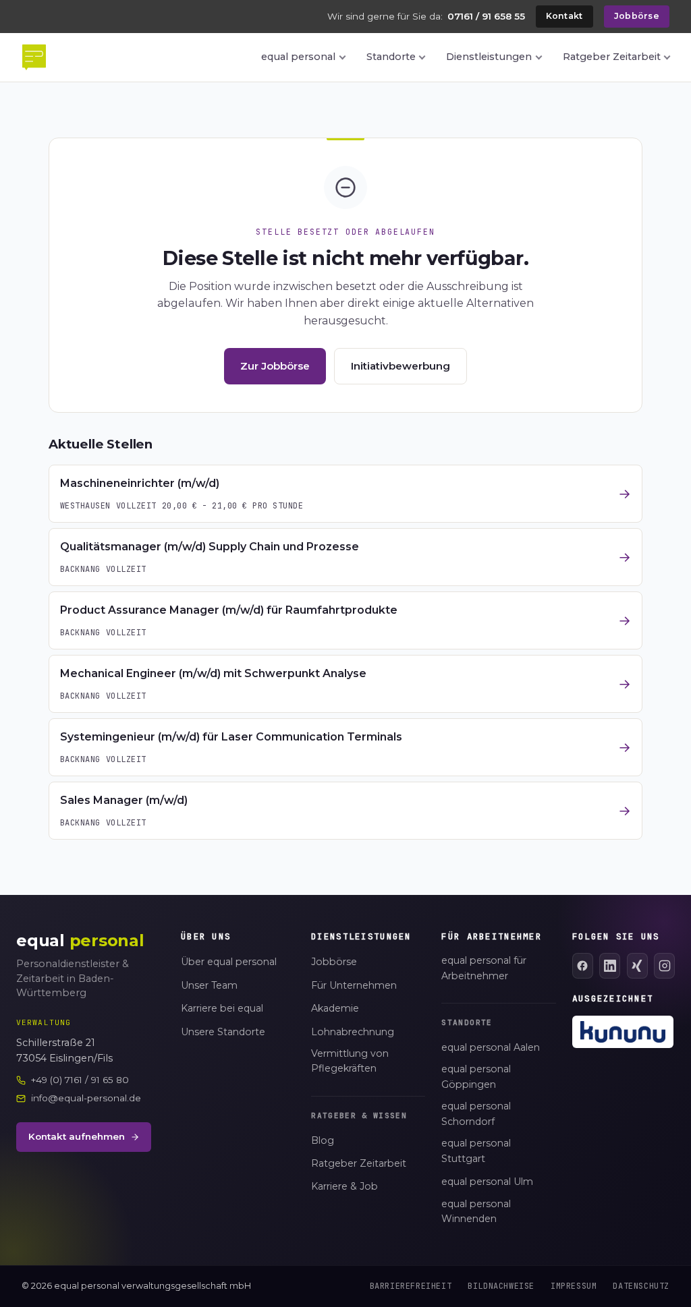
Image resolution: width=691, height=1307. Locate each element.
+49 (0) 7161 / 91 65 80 (80, 1079)
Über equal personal (229, 962)
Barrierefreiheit (411, 1286)
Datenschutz (641, 1286)
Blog (322, 1140)
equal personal (298, 57)
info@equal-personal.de (86, 1098)
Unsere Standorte (223, 1032)
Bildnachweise (501, 1286)
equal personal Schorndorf (476, 1114)
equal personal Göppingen (476, 1077)
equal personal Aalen (490, 1047)
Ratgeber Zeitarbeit (612, 57)
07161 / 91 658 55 (486, 16)
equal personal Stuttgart (476, 1151)
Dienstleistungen (489, 57)
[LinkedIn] (609, 966)
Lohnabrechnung (352, 1032)
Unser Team (209, 985)
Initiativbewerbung (400, 365)
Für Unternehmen (354, 985)
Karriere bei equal (222, 1008)
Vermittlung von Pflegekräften (350, 1061)
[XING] (637, 966)
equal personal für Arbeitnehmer (483, 968)
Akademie (335, 1008)
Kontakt (564, 16)
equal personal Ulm (487, 1181)
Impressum (574, 1286)
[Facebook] (582, 966)
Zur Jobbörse (275, 365)
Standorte (391, 57)
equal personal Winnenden (476, 1211)
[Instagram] (664, 966)
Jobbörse (636, 16)
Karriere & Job (344, 1186)
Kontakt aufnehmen (76, 1136)
